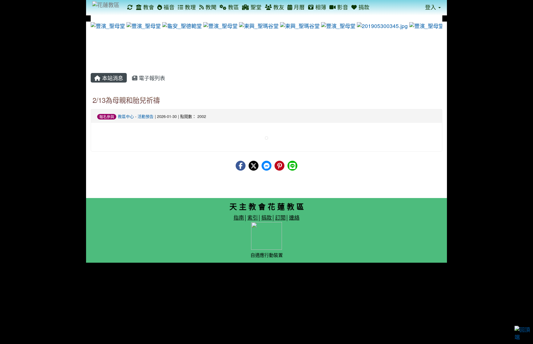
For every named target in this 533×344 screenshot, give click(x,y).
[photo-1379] (426, 25)
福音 (168, 7)
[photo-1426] (382, 25)
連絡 (294, 217)
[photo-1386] (143, 25)
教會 (148, 7)
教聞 (210, 7)
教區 (232, 7)
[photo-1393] (107, 25)
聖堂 (255, 7)
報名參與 (106, 116)
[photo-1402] (181, 25)
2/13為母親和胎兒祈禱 (126, 100)
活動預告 (146, 116)
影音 (342, 7)
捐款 (363, 7)
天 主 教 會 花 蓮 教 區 (266, 206)
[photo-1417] (258, 25)
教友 (278, 7)
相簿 (320, 7)
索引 (252, 217)
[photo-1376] (220, 25)
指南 (238, 217)
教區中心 (126, 116)
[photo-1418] (299, 25)
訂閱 (280, 217)
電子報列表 (151, 78)
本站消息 (112, 78)
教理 (189, 7)
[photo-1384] (338, 25)
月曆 (298, 7)
